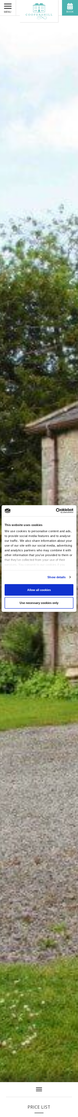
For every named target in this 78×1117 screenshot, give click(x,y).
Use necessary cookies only (39, 603)
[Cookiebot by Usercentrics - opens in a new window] (56, 510)
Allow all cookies (39, 589)
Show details (56, 577)
